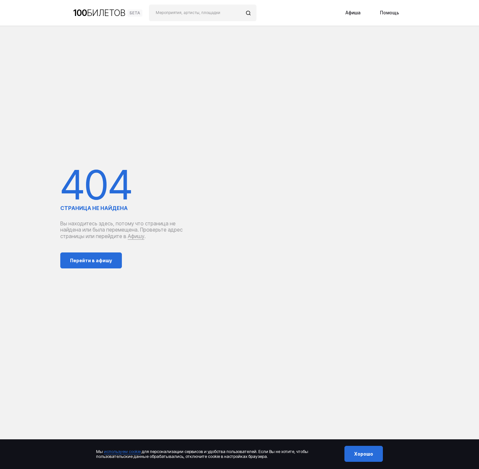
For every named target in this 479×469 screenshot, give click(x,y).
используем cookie (122, 451)
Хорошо (363, 454)
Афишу (136, 236)
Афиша (352, 12)
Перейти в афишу (91, 260)
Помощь (389, 12)
